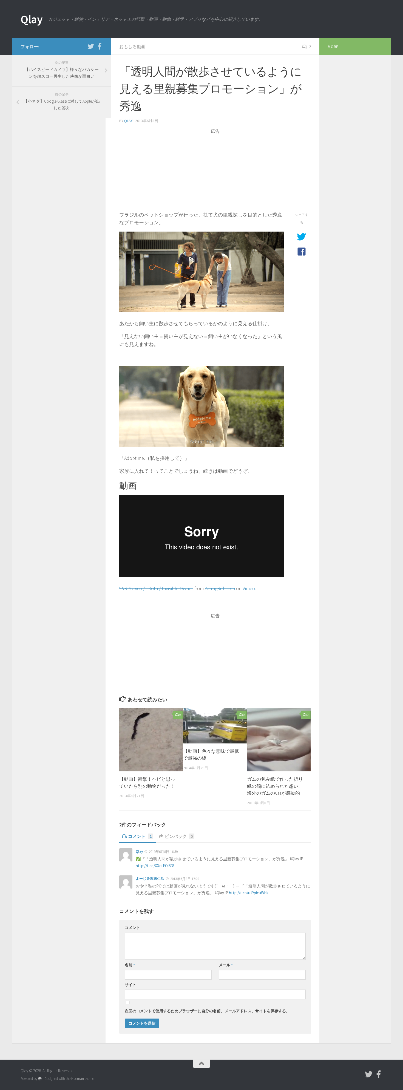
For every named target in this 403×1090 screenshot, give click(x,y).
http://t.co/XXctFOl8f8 (155, 865)
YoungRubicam (220, 588)
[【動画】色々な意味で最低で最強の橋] (215, 725)
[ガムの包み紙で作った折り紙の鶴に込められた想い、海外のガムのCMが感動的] (279, 739)
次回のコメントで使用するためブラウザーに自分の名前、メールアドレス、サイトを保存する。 (207, 1010)
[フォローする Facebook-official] (99, 46)
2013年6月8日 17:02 (184, 878)
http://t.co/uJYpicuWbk (248, 892)
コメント (140, 836)
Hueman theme (82, 1078)
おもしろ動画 (132, 46)
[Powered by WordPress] (40, 1078)
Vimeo (249, 588)
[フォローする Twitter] (90, 46)
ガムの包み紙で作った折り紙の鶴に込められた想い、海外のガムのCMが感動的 (275, 786)
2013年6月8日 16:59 (163, 851)
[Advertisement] (215, 172)
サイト (130, 984)
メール (226, 964)
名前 (130, 964)
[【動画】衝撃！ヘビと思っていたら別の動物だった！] (151, 739)
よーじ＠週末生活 (150, 878)
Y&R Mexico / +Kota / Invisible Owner (156, 588)
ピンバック (179, 836)
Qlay (31, 19)
